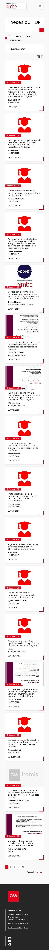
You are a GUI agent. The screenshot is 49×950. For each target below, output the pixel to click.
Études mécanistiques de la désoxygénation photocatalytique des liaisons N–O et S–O (24, 193)
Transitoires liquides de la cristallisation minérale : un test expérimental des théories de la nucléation (23, 447)
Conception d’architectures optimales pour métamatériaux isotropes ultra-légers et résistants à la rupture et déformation (24, 295)
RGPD (26, 928)
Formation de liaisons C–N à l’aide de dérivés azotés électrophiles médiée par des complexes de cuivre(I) (24, 345)
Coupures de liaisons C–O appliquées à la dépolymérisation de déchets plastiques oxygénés (24, 643)
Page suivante (32, 872)
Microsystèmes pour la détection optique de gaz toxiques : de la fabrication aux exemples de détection (23, 743)
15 (23, 867)
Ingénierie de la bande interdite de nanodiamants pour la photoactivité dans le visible (23, 547)
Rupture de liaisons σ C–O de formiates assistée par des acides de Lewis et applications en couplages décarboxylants (24, 396)
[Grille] (38, 56)
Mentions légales (15, 928)
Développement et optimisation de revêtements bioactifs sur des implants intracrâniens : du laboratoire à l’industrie (24, 143)
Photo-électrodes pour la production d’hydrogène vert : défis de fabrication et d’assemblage (22, 497)
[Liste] (42, 56)
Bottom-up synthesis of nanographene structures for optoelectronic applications (22, 595)
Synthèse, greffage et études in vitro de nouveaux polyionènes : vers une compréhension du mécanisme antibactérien (23, 692)
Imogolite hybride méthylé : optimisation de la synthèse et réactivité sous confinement (22, 843)
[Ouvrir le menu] (40, 6)
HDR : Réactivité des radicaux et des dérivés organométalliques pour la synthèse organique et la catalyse (23, 793)
